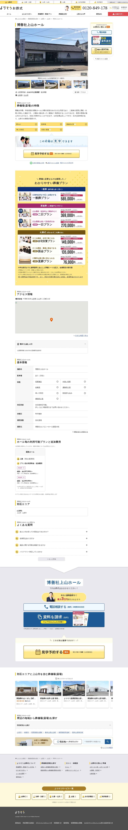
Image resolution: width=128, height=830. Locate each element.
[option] (26, 767)
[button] (80, 92)
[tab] (8, 2)
